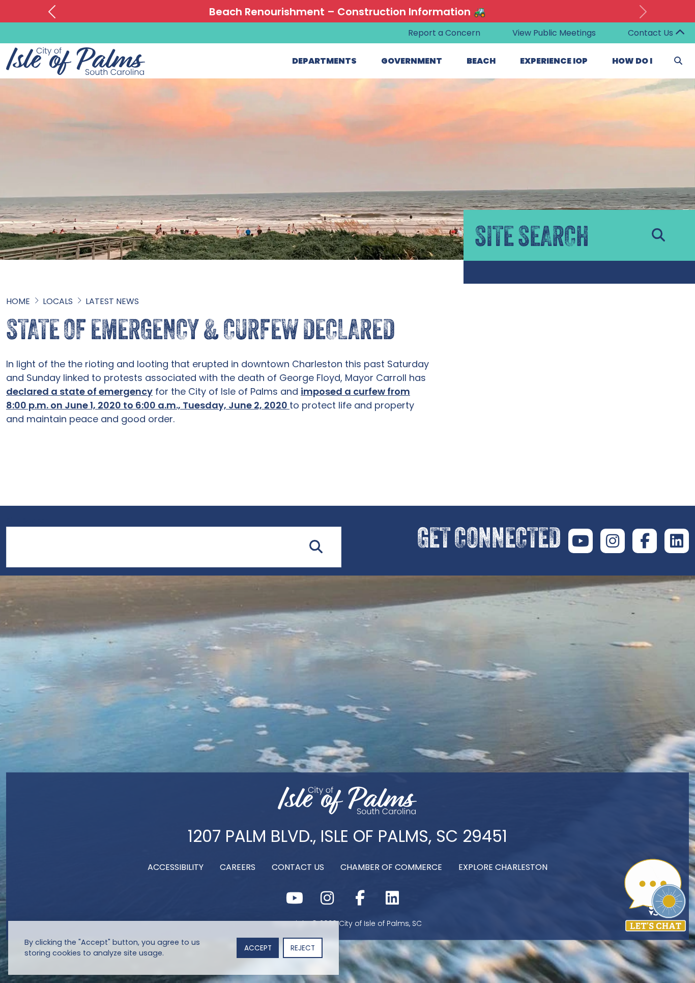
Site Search (27, 520)
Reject (303, 948)
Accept (258, 948)
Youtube (580, 541)
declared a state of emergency (79, 391)
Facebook (644, 541)
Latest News (112, 301)
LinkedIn (676, 541)
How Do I (632, 61)
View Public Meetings (554, 33)
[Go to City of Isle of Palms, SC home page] (76, 53)
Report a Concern (444, 33)
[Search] (678, 61)
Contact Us (650, 33)
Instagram (612, 541)
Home (18, 301)
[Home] (347, 811)
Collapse (679, 33)
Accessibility (176, 867)
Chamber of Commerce (391, 867)
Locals (58, 301)
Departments (324, 61)
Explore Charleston (502, 867)
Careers (237, 867)
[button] (52, 11)
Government (411, 61)
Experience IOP (554, 61)
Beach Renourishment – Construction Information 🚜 (347, 12)
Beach (481, 61)
